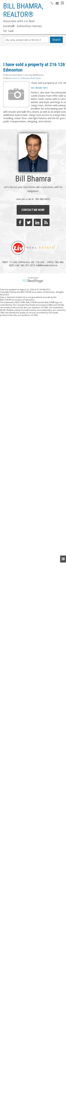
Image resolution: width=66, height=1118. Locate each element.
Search (56, 39)
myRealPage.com (33, 281)
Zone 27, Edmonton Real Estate (26, 78)
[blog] (46, 222)
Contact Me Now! (33, 209)
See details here (39, 87)
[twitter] (28, 222)
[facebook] (20, 222)
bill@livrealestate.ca (46, 265)
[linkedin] (37, 222)
